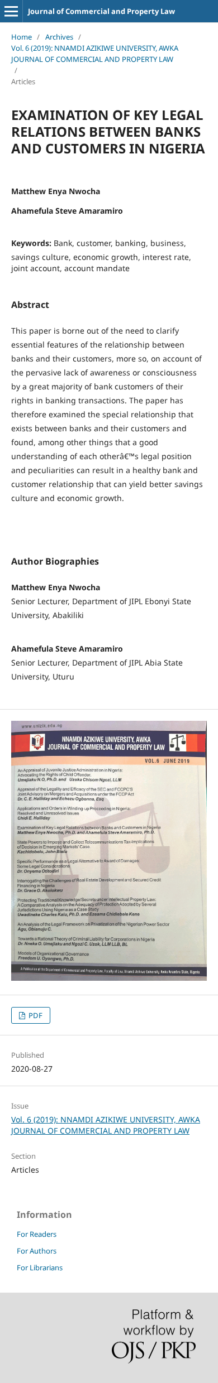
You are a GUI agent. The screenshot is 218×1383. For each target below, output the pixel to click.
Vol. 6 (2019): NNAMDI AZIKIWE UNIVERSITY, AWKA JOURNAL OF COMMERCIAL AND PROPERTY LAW (94, 53)
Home (21, 37)
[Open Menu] (11, 11)
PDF (34, 1015)
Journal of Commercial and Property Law (101, 11)
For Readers (36, 1234)
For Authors (36, 1251)
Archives (59, 37)
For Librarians (40, 1267)
